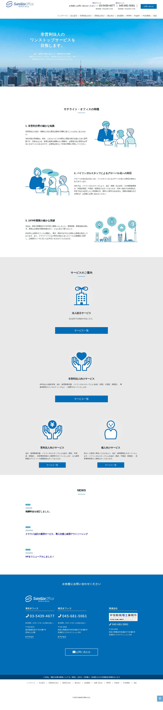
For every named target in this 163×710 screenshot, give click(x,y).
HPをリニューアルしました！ (40, 556)
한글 (155, 16)
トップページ (63, 16)
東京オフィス (96, 3)
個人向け (110, 16)
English (137, 16)
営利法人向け (100, 16)
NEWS (128, 16)
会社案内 (120, 16)
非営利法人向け (86, 16)
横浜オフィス (134, 3)
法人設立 (73, 16)
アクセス (30, 637)
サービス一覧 (81, 330)
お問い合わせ (149, 6)
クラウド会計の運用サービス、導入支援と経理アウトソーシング (57, 534)
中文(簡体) (146, 16)
